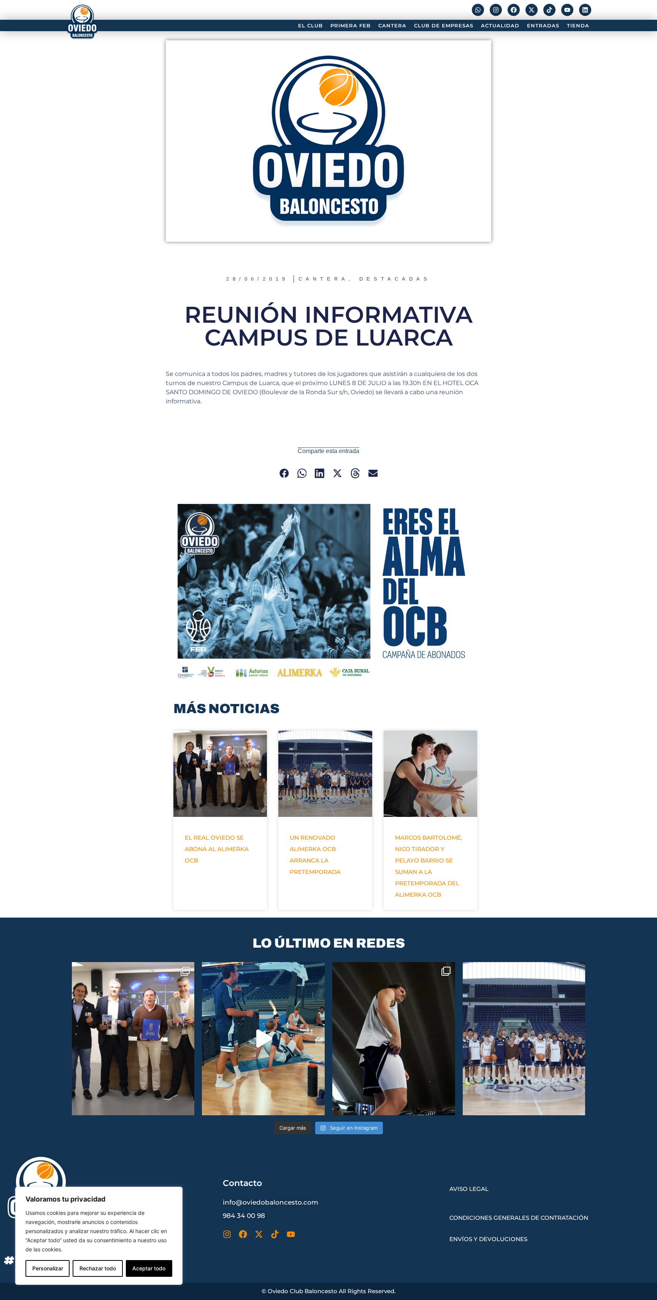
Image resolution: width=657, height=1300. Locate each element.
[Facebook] (514, 10)
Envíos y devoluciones (488, 1239)
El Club (310, 25)
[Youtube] (567, 10)
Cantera (392, 25)
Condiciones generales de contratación (518, 1217)
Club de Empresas (443, 25)
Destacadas (395, 279)
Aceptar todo (148, 1268)
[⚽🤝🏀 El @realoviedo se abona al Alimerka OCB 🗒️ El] (133, 1038)
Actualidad (500, 25)
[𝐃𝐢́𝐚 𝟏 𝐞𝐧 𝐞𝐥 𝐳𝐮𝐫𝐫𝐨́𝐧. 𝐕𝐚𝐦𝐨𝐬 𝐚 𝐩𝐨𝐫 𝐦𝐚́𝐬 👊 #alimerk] (263, 1038)
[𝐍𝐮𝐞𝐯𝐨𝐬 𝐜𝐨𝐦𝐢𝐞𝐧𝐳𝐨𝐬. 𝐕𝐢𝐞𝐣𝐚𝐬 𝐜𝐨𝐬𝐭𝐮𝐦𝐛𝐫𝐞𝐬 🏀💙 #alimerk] (393, 1038)
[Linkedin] (585, 10)
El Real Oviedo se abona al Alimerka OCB (217, 849)
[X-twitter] (531, 10)
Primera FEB (350, 25)
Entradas (543, 25)
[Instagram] (496, 10)
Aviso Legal (469, 1188)
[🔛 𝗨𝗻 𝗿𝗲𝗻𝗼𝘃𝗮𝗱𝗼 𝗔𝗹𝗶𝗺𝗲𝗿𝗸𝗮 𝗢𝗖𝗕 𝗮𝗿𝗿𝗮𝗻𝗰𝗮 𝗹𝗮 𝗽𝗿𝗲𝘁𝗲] (524, 1038)
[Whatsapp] (478, 10)
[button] (284, 473)
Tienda (578, 25)
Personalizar (47, 1268)
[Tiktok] (549, 10)
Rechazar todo (97, 1268)
